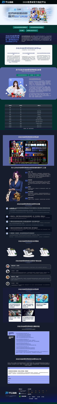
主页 (29, 396)
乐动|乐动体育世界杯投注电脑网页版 (20, 27)
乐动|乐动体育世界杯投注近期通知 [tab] (11, 337)
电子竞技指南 (31, 398)
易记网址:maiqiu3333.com (32, 30)
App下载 (38, 396)
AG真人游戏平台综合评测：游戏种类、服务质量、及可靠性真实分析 (28, 306)
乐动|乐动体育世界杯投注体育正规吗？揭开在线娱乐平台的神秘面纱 (14, 306)
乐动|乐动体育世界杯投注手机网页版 (36, 27)
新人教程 (21, 30)
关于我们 (42, 396)
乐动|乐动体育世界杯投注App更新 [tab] (11, 333)
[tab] (22, 75)
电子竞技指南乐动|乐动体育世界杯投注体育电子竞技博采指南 (28, 319)
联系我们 (36, 398)
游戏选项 (33, 396)
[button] (28, 368)
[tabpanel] (32, 343)
